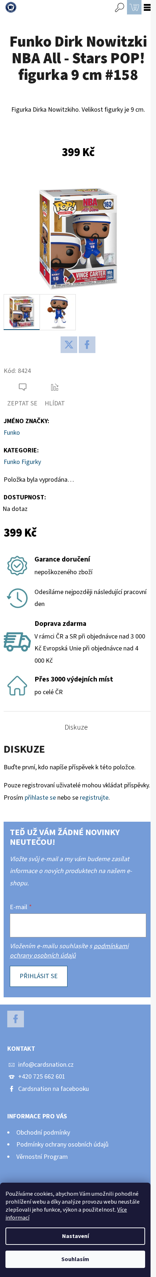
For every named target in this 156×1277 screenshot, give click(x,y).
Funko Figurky (22, 461)
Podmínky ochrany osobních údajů (62, 1144)
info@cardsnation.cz (46, 1064)
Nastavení (75, 1236)
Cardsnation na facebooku (53, 1088)
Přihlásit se (39, 976)
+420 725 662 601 (41, 1076)
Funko (12, 432)
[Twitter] (69, 344)
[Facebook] (87, 344)
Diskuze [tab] (76, 727)
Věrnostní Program (42, 1156)
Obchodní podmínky (43, 1132)
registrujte (94, 797)
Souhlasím (75, 1259)
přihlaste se (40, 797)
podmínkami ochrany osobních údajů (69, 951)
